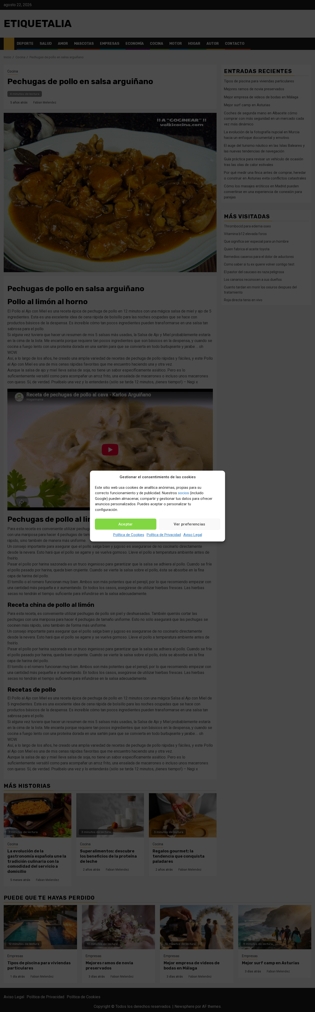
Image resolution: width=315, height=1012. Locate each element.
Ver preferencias (189, 524)
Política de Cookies (128, 535)
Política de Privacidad (164, 535)
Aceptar (125, 524)
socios (183, 493)
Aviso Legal (192, 535)
